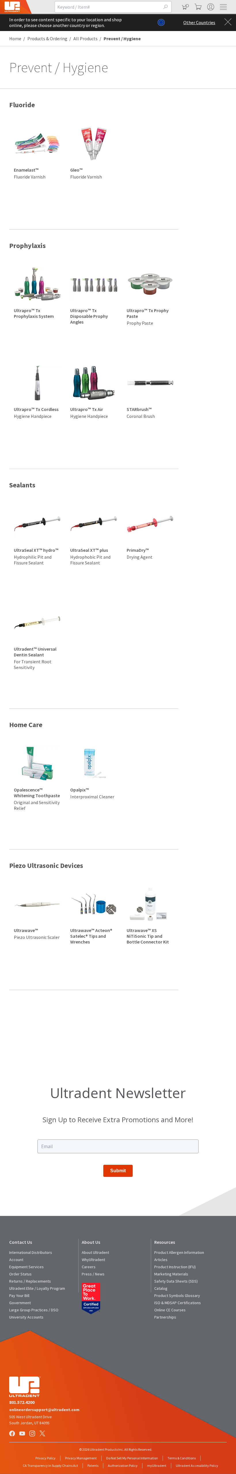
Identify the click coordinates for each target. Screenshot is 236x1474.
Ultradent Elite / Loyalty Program (37, 1288)
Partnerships (165, 1317)
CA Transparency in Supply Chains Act (50, 1465)
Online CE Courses (170, 1309)
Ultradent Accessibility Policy (197, 1465)
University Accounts (26, 1317)
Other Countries (199, 22)
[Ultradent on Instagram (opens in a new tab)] (32, 1434)
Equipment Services (26, 1266)
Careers (89, 1266)
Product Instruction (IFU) (175, 1266)
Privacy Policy (45, 1458)
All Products (85, 38)
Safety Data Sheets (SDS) (176, 1281)
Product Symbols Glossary (177, 1295)
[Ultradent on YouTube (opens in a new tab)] (22, 1434)
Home (15, 38)
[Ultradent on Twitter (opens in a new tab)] (42, 1434)
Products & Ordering (47, 38)
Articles (161, 1259)
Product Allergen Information (179, 1252)
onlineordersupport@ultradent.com (44, 1409)
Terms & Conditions (182, 1458)
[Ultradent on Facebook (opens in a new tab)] (12, 1434)
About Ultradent (95, 1252)
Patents (92, 1465)
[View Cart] (197, 6)
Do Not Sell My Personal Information (132, 1458)
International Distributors (30, 1252)
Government (20, 1302)
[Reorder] (185, 6)
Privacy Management (81, 1458)
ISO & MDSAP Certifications (177, 1302)
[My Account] (210, 6)
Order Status (20, 1274)
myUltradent (156, 1465)
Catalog (161, 1288)
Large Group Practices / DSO (33, 1309)
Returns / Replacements (30, 1281)
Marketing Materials (171, 1274)
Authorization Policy (123, 1465)
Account (16, 1259)
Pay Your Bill (19, 1295)
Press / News (93, 1274)
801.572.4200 (22, 1402)
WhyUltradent (93, 1259)
